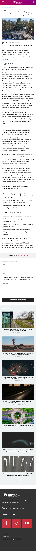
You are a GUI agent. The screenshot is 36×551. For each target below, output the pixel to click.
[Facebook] (18, 255)
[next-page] (19, 481)
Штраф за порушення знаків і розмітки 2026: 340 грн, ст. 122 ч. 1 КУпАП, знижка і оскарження (18, 426)
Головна (4, 7)
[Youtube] (24, 255)
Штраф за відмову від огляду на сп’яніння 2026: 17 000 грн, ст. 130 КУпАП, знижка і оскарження (18, 474)
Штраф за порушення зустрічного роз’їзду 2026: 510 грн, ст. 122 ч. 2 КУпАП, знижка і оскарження (18, 354)
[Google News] (27, 255)
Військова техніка (11, 7)
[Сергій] (3, 43)
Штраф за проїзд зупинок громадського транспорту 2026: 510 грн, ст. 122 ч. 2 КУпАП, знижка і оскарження (18, 378)
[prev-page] (16, 481)
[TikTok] (21, 255)
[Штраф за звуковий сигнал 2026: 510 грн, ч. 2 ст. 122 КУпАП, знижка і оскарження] (18, 320)
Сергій (6, 42)
